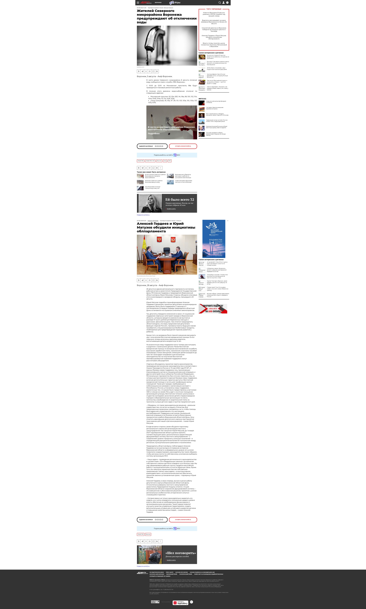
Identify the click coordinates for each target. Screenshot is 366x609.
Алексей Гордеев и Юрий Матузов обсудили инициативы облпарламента (214, 37)
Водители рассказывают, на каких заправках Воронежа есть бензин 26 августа (214, 22)
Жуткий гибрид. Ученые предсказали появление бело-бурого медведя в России (218, 295)
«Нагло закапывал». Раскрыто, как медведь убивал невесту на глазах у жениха (217, 88)
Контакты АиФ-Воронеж (157, 574)
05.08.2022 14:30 (141, 7)
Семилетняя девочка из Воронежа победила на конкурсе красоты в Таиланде (214, 29)
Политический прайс (185, 574)
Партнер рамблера (166, 601)
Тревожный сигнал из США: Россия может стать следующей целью (216, 120)
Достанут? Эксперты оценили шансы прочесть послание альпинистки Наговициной (218, 63)
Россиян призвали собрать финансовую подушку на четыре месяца (216, 134)
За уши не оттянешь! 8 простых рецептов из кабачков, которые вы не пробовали (218, 57)
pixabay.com (140, 67)
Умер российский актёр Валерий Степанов (216, 102)
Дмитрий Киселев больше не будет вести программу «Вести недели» (216, 127)
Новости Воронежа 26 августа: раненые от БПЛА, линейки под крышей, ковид (214, 14)
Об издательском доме (157, 572)
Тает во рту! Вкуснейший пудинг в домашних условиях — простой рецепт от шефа (217, 82)
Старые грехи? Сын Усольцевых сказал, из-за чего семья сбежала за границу (217, 289)
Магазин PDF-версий (181, 572)
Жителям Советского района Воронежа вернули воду (153, 181)
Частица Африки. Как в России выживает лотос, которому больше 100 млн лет (217, 75)
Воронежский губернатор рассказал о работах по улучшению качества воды (183, 176)
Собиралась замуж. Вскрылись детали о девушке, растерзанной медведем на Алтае (216, 270)
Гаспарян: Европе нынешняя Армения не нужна (214, 108)
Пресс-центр (169, 572)
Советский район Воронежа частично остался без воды (183, 181)
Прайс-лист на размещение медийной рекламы (208, 574)
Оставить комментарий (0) (183, 146)
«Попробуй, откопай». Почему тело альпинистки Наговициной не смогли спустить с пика (217, 276)
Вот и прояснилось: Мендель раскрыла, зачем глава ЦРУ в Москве (217, 114)
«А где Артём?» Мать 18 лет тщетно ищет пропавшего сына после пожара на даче (217, 263)
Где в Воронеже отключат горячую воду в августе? (152, 187)
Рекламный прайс (171, 574)
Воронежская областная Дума (146, 276)
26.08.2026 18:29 (141, 220)
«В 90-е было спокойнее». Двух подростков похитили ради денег (217, 68)
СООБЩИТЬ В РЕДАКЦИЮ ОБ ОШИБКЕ (160, 576)
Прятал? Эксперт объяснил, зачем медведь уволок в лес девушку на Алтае (217, 282)
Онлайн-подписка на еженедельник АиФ (202, 572)
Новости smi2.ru (143, 215)
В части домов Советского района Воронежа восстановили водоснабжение (171, 128)
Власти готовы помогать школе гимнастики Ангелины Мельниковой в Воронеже (214, 44)
